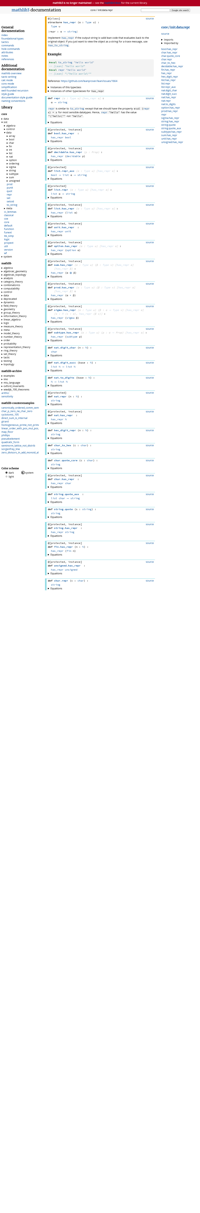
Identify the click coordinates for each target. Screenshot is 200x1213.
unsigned (71, 569)
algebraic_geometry (15, 271)
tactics (5, 42)
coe (6, 218)
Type (88, 22)
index (4, 35)
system (8, 256)
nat (11, 156)
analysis (8, 278)
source (165, 33)
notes (4, 55)
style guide (7, 94)
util (6, 246)
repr (61, 69)
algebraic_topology (15, 274)
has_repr (68, 37)
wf (5, 253)
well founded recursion (14, 90)
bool (68, 137)
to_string (65, 62)
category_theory (13, 281)
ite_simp (9, 236)
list (66, 175)
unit (68, 231)
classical (8, 215)
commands (7, 45)
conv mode (7, 83)
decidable (74, 156)
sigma (70, 317)
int (10, 149)
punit (10, 187)
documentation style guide (16, 97)
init (5, 122)
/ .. (175, 27)
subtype (72, 336)
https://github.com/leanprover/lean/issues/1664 (89, 81)
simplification (9, 87)
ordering (14, 163)
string (72, 31)
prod (9, 184)
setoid (10, 201)
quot (9, 191)
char (54, 351)
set (8, 198)
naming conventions (13, 101)
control (10, 129)
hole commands (10, 49)
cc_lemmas (10, 211)
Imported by (171, 43)
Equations (56, 122)
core (6, 222)
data (6, 118)
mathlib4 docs (112, 3)
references (7, 59)
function (9, 229)
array (12, 136)
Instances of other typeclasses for (77, 91)
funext (8, 232)
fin (69, 550)
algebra (10, 125)
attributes (7, 52)
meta (9, 208)
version (8, 249)
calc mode (7, 80)
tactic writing (8, 76)
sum (11, 177)
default (8, 225)
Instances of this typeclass (65, 87)
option (71, 250)
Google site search (180, 10)
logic (7, 239)
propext (8, 242)
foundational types (12, 38)
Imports (168, 39)
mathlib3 (21, 10)
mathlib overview (11, 73)
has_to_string (58, 45)
